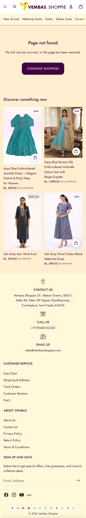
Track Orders (12, 386)
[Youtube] (21, 495)
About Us (9, 420)
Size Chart (10, 373)
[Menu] (5, 7)
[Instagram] (14, 495)
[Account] (71, 6)
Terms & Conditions (16, 447)
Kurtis (49, 19)
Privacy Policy (13, 433)
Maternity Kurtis (32, 19)
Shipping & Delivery (17, 380)
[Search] (14, 6)
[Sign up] (78, 480)
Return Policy (12, 440)
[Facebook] (6, 495)
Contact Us (11, 427)
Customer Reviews (16, 393)
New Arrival (11, 19)
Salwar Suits (64, 19)
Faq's (7, 400)
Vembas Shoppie (48, 514)
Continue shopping (43, 68)
